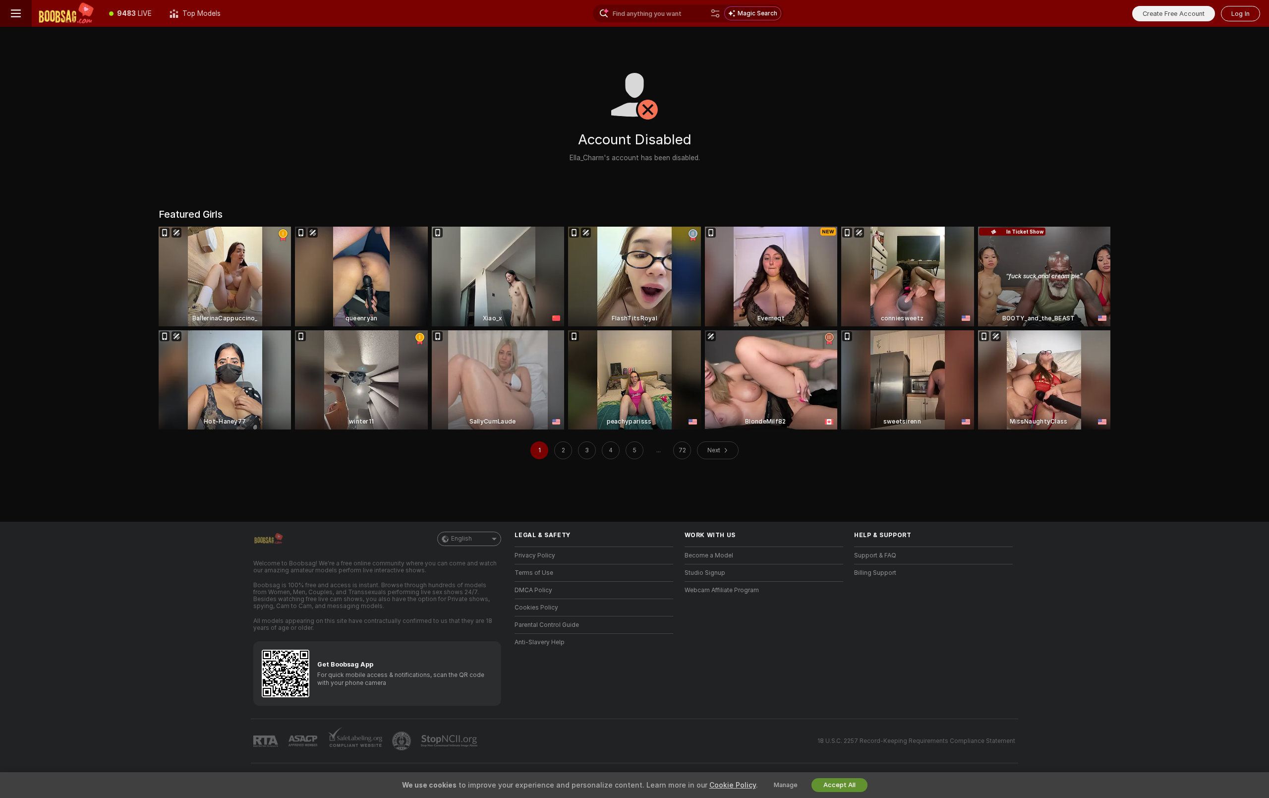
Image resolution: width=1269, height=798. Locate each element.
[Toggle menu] (16, 13)
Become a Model (709, 555)
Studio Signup (705, 572)
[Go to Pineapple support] (402, 741)
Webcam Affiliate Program (722, 590)
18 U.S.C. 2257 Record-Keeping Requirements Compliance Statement (916, 740)
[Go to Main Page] (66, 13)
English (461, 538)
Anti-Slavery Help (540, 642)
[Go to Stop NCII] (450, 741)
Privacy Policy (535, 555)
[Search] (715, 13)
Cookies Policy (536, 607)
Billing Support (875, 572)
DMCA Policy (533, 590)
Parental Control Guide (547, 624)
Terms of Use (534, 572)
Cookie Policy (732, 785)
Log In (1240, 13)
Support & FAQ (875, 555)
